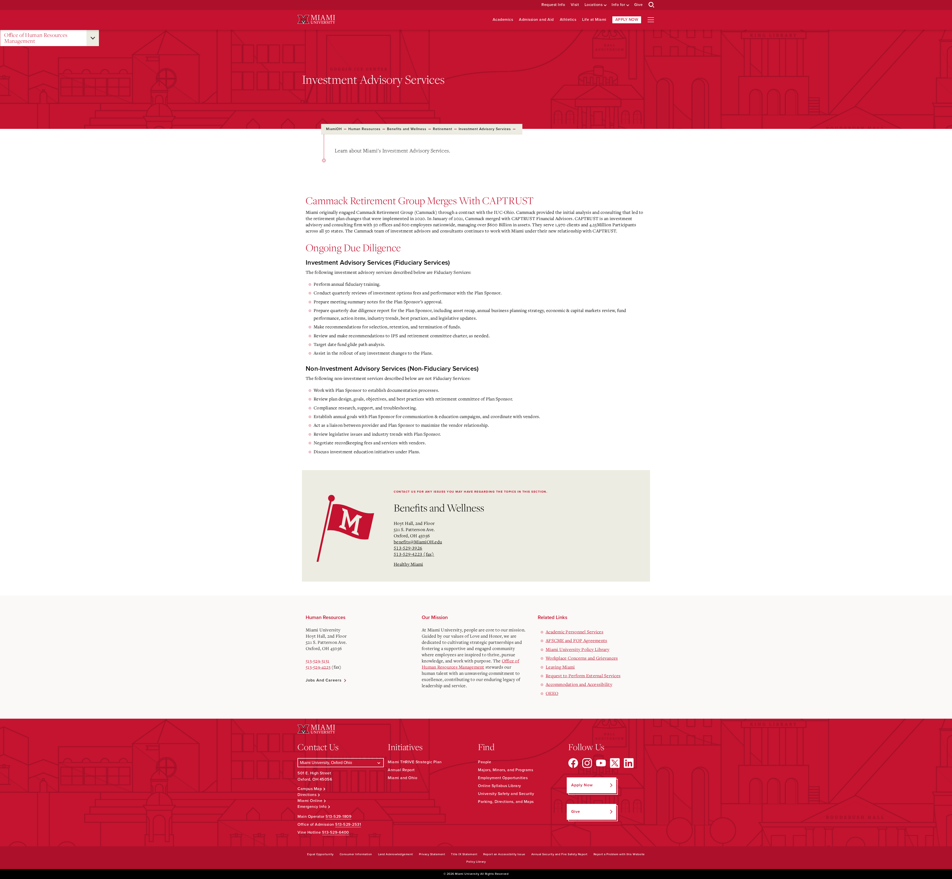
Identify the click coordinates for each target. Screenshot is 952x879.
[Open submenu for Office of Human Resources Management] (93, 38)
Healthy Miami (408, 564)
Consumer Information (356, 854)
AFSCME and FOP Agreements (576, 640)
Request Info (553, 4)
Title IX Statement (464, 854)
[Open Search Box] (651, 5)
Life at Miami (594, 19)
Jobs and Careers (324, 680)
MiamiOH (334, 129)
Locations (594, 4)
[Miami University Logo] (316, 19)
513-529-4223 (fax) (414, 554)
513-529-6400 (335, 832)
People (484, 762)
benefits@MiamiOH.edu (418, 542)
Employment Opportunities (503, 777)
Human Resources (364, 129)
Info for (618, 4)
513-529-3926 (408, 548)
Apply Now (626, 19)
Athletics (568, 19)
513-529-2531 (348, 824)
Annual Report (401, 769)
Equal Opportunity (320, 854)
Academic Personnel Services (574, 632)
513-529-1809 (339, 816)
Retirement (442, 129)
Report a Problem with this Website (619, 854)
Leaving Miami (560, 667)
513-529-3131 (317, 661)
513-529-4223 (318, 667)
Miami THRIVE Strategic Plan (415, 762)
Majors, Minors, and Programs (505, 769)
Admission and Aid (536, 19)
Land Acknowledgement (395, 854)
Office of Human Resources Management (36, 38)
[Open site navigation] (650, 20)
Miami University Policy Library (577, 649)
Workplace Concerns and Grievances (582, 658)
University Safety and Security (506, 793)
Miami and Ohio (402, 777)
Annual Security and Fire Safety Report (559, 854)
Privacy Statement (432, 854)
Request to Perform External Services (583, 676)
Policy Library (476, 861)
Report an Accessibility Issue (504, 854)
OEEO (552, 693)
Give (638, 4)
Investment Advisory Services (485, 129)
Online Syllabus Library (499, 785)
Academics (503, 19)
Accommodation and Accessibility (579, 684)
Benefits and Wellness (406, 129)
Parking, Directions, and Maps (506, 801)
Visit (575, 4)
